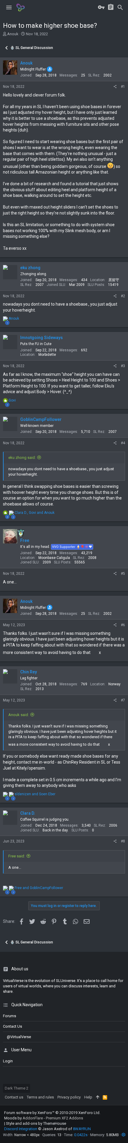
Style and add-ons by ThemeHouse (36, 1123)
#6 (123, 625)
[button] (9, 7)
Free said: (16, 856)
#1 (123, 87)
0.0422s (81, 1135)
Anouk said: (18, 715)
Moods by (43, 1118)
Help (88, 1097)
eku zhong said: (22, 457)
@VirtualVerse (19, 1037)
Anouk (12, 34)
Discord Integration (20, 1129)
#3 (123, 366)
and (35, 794)
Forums (9, 1016)
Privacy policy (69, 1097)
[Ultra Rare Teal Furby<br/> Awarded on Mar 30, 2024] (20, 532)
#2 (123, 296)
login (8, 1061)
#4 (123, 443)
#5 (123, 574)
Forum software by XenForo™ (52, 1112)
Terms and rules (40, 1097)
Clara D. (27, 813)
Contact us (12, 1026)
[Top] (97, 1097)
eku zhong (30, 267)
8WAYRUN (82, 1129)
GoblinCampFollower (41, 419)
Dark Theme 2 (16, 1088)
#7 (123, 700)
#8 (123, 841)
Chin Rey (28, 671)
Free (24, 540)
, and (34, 513)
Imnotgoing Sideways (41, 337)
